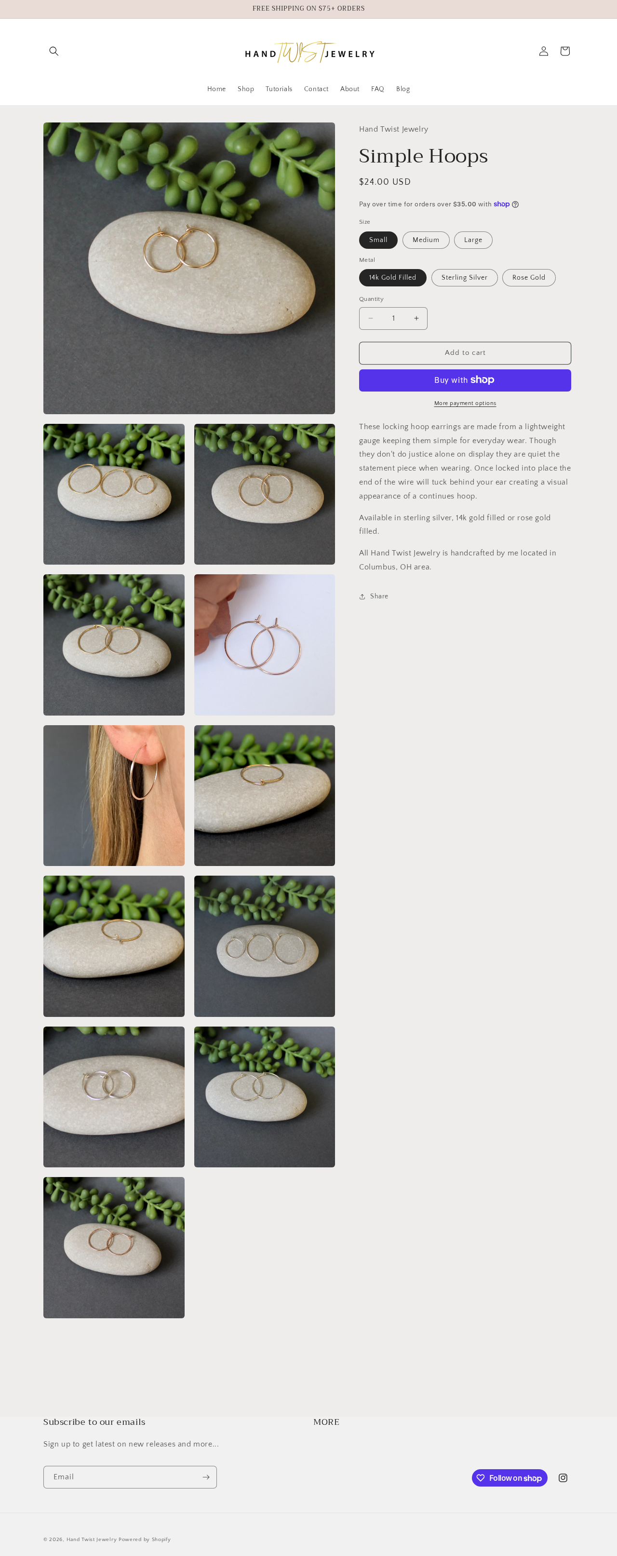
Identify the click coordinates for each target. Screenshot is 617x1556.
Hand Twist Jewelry (92, 1539)
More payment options (465, 403)
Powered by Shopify (145, 1539)
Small (378, 240)
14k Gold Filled (392, 278)
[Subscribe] (205, 1477)
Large (473, 240)
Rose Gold (529, 278)
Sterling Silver (465, 278)
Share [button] (379, 596)
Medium (426, 240)
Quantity (371, 299)
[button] (54, 51)
